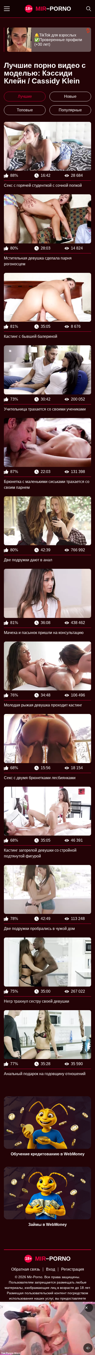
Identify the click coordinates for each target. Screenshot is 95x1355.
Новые (70, 96)
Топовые (25, 110)
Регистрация (72, 1269)
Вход (50, 1269)
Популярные (70, 110)
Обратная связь (25, 1269)
